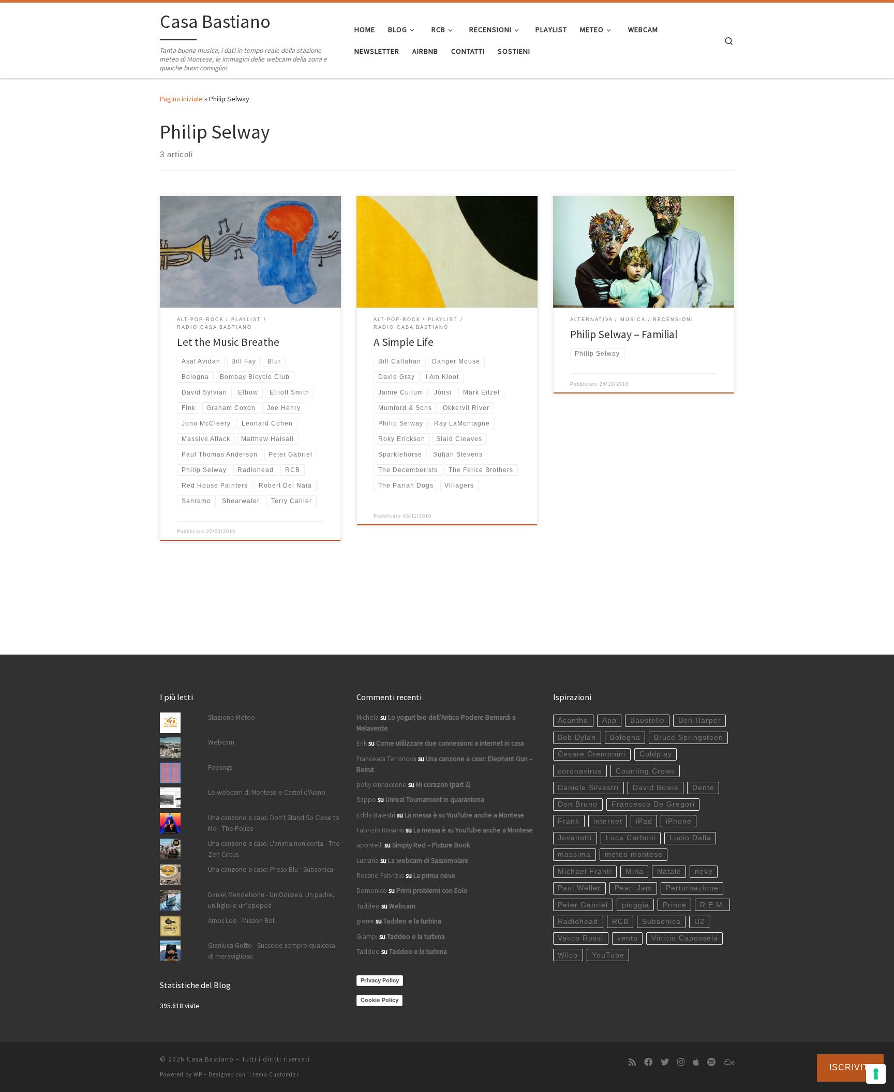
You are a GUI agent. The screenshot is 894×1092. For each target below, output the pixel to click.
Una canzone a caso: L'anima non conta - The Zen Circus (274, 849)
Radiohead (578, 922)
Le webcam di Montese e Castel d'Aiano (266, 792)
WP (197, 1074)
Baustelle (647, 720)
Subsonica (661, 922)
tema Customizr (276, 1074)
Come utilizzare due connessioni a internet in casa (450, 743)
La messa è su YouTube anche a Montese (464, 815)
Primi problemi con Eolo (432, 890)
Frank (568, 821)
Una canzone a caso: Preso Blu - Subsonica (270, 869)
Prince (675, 905)
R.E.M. (712, 905)
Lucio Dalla (690, 838)
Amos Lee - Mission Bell (242, 920)
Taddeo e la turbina (412, 921)
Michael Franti (585, 871)
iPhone (679, 821)
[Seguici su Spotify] (711, 1062)
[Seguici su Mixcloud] (729, 1062)
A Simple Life (404, 342)
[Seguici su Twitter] (665, 1062)
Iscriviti (850, 1067)
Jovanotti (575, 838)
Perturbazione (692, 888)
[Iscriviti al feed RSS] (632, 1062)
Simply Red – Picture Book (431, 845)
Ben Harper (699, 720)
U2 (699, 922)
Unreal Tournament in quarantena (434, 799)
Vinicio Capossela (684, 938)
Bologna (625, 737)
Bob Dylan (577, 737)
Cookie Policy (379, 1000)
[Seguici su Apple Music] (696, 1062)
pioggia (635, 905)
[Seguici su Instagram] (680, 1062)
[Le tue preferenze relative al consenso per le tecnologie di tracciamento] (876, 1074)
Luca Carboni (631, 838)
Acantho (573, 720)
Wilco (568, 955)
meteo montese (634, 854)
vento (627, 938)
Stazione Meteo (231, 717)
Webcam (221, 742)
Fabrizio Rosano (380, 830)
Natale (669, 871)
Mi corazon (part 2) (443, 784)
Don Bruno (578, 804)
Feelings (220, 767)
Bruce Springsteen (688, 737)
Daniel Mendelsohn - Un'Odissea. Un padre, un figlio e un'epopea (271, 900)
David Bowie (656, 788)
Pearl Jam (633, 888)
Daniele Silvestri (588, 788)
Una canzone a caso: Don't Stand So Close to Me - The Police (273, 823)
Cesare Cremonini (591, 754)
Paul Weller (579, 888)
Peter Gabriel (583, 905)
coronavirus (580, 771)
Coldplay (655, 754)
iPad (644, 821)
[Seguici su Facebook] (648, 1062)
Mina (634, 871)
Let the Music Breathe (228, 342)
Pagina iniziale (181, 98)
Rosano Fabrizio (380, 875)
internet (607, 821)
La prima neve (434, 875)
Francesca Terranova (386, 758)
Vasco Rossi (580, 938)
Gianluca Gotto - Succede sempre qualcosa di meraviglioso (271, 951)
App (609, 720)
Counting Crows (645, 771)
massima (574, 854)
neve (704, 871)
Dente (703, 788)
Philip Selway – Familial (624, 334)
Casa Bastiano (210, 1059)
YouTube (608, 955)
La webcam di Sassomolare (428, 860)
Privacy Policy (380, 980)
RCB (620, 922)
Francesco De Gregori (653, 804)
